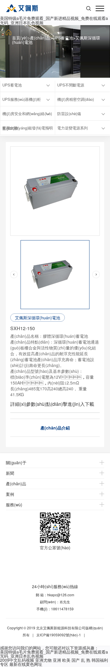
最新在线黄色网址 (25, 664)
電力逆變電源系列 (72, 128)
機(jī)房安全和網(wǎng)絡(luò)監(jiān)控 (27, 116)
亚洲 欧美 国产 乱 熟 (71, 660)
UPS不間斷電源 (70, 85)
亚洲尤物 (43, 660)
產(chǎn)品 (40, 38)
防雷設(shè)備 (69, 113)
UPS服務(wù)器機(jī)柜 (21, 99)
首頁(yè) (20, 38)
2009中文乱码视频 (17, 660)
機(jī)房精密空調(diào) (75, 99)
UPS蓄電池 (63, 38)
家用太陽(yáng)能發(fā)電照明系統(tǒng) (27, 130)
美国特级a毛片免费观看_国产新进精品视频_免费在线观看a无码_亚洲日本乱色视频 (54, 20)
